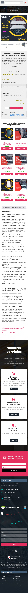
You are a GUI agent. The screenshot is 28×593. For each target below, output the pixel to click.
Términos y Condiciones (18, 585)
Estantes (10, 9)
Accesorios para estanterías (16, 114)
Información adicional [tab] (18, 207)
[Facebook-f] (12, 551)
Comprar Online (16, 576)
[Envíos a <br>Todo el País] (13, 373)
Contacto (4, 584)
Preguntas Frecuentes (17, 584)
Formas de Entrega (17, 580)
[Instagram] (16, 551)
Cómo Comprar (6, 582)
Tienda (6, 8)
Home (3, 576)
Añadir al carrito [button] (7, 148)
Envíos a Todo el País (13, 378)
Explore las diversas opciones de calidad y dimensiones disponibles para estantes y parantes (13, 328)
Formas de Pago (16, 578)
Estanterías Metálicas (13, 8)
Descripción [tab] (6, 207)
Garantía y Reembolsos (18, 582)
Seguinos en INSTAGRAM (8, 333)
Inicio (3, 8)
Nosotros (4, 580)
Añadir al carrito (16, 108)
